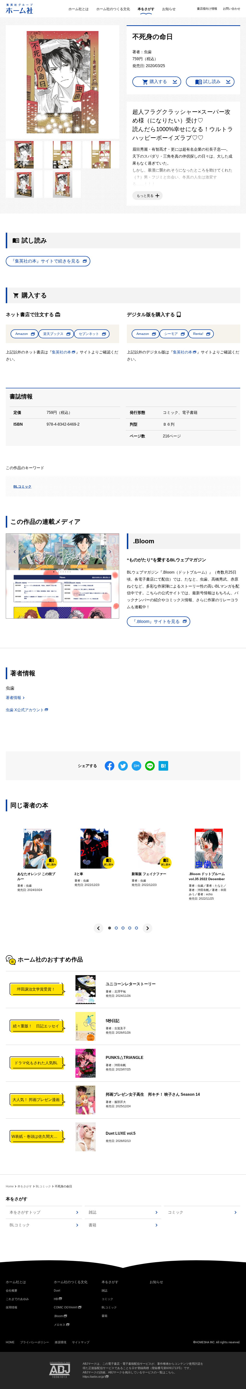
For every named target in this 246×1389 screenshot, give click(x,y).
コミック (175, 1212)
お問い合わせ (231, 8)
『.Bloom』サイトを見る (156, 621)
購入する (158, 81)
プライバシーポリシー (34, 1342)
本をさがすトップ (25, 1212)
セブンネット (89, 334)
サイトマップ (80, 1342)
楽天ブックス (53, 334)
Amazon (21, 334)
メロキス (59, 1324)
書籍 (92, 1225)
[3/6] (62, 154)
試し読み (212, 81)
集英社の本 (61, 352)
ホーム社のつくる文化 (113, 9)
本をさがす (146, 9)
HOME (10, 1342)
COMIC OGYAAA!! (65, 1307)
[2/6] (24, 154)
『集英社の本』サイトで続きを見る (45, 261)
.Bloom (58, 1316)
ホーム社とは (78, 9)
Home (10, 1186)
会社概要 (11, 1290)
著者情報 (13, 698)
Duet (57, 1290)
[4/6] (101, 154)
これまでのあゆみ (17, 1299)
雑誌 (92, 1212)
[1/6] (63, 82)
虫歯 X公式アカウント (25, 710)
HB (56, 1299)
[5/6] (24, 184)
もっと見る (145, 196)
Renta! (198, 334)
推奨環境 (60, 1342)
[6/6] (62, 184)
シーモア (171, 334)
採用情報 (11, 1307)
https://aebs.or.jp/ (94, 1376)
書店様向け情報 (207, 8)
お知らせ (169, 9)
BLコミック (22, 486)
